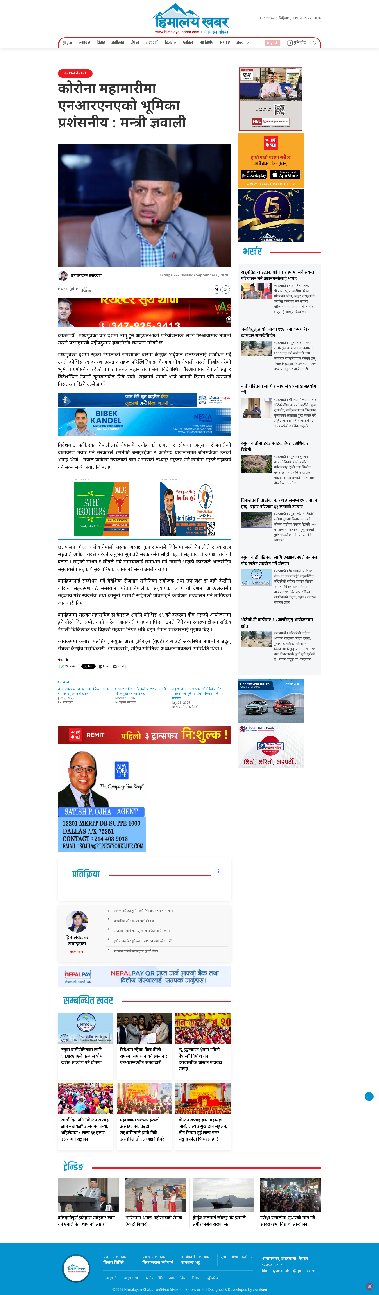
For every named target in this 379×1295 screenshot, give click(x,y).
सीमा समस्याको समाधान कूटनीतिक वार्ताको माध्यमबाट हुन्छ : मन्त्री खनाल (83, 691)
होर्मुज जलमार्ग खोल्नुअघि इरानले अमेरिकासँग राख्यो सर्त (219, 1221)
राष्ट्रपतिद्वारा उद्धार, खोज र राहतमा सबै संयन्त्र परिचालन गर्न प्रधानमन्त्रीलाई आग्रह (277, 275)
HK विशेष (206, 43)
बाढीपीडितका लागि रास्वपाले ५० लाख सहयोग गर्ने (278, 389)
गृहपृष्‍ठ (67, 43)
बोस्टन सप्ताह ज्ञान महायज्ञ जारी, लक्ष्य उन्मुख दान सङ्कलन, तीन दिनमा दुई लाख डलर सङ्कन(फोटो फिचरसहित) (203, 1129)
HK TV (225, 43)
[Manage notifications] (369, 1286)
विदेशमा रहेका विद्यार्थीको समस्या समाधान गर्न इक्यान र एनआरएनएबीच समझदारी (143, 1056)
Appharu (261, 1290)
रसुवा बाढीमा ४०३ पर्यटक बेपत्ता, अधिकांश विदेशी (275, 447)
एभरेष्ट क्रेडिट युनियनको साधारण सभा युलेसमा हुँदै (143, 941)
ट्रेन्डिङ (73, 1167)
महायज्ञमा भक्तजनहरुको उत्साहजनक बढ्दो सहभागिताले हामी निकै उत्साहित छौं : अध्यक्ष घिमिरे (142, 1129)
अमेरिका (117, 43)
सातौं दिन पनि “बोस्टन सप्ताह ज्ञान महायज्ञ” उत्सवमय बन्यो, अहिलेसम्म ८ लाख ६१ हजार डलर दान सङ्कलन (85, 1129)
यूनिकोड (212, 1278)
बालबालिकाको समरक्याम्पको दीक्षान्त (134, 921)
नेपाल (135, 43)
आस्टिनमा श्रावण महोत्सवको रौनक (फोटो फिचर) (153, 1221)
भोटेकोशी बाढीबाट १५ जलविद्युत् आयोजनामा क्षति (277, 623)
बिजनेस (170, 43)
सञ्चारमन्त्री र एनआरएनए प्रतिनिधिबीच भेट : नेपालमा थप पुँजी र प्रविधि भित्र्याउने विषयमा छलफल (198, 694)
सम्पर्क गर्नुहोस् (177, 1278)
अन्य (240, 43)
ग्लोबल (188, 43)
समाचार (84, 43)
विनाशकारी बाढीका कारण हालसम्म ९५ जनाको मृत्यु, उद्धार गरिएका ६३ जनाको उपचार (279, 504)
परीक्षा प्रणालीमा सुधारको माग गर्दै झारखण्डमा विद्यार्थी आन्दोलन (287, 1221)
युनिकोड (300, 42)
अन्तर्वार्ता (152, 43)
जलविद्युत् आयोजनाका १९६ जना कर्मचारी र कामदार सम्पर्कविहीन (275, 332)
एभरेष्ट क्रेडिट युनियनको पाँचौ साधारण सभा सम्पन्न (143, 911)
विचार (101, 43)
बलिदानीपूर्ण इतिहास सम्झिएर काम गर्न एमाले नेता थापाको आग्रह (86, 1221)
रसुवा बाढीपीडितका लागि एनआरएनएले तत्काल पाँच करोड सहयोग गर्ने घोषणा (81, 1056)
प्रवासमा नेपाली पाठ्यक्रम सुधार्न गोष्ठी (136, 951)
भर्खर (252, 252)
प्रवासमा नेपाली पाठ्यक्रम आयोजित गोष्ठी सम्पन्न (142, 931)
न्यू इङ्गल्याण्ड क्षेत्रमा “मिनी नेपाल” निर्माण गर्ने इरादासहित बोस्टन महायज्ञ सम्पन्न (200, 1059)
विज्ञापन (197, 1278)
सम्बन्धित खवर (88, 1001)
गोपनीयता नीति (153, 1278)
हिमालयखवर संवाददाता (86, 276)
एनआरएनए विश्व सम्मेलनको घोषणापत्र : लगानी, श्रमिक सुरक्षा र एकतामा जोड (141, 691)
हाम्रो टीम (112, 1278)
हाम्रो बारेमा (131, 1278)
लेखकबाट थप (77, 951)
